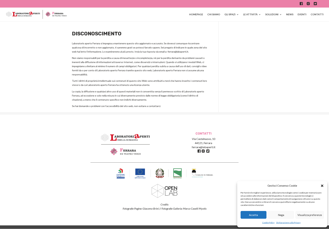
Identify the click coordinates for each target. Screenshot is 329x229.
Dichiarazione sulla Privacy (288, 222)
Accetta (253, 214)
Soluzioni (271, 14)
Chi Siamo (213, 14)
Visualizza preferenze (309, 214)
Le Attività (250, 14)
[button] (322, 185)
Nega (281, 214)
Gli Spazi (229, 14)
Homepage (196, 14)
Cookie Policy (268, 222)
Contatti (317, 14)
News (289, 14)
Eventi (302, 14)
